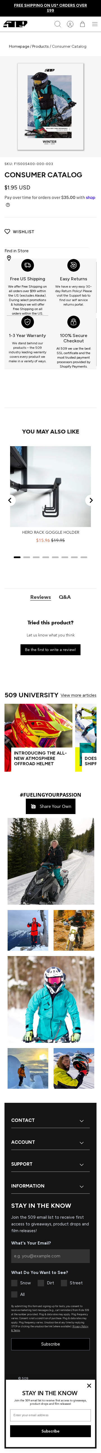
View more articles (79, 695)
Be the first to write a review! (50, 649)
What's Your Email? (31, 1243)
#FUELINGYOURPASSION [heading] (50, 794)
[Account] (70, 24)
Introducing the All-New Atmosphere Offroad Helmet (40, 758)
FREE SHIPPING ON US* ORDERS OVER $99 (50, 8)
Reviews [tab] (40, 597)
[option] (50, 106)
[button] (50, 861)
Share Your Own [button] (55, 806)
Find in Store (16, 250)
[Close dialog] (89, 1386)
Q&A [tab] (65, 597)
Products (40, 46)
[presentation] (27, 287)
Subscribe (50, 1344)
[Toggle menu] (95, 24)
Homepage (19, 46)
